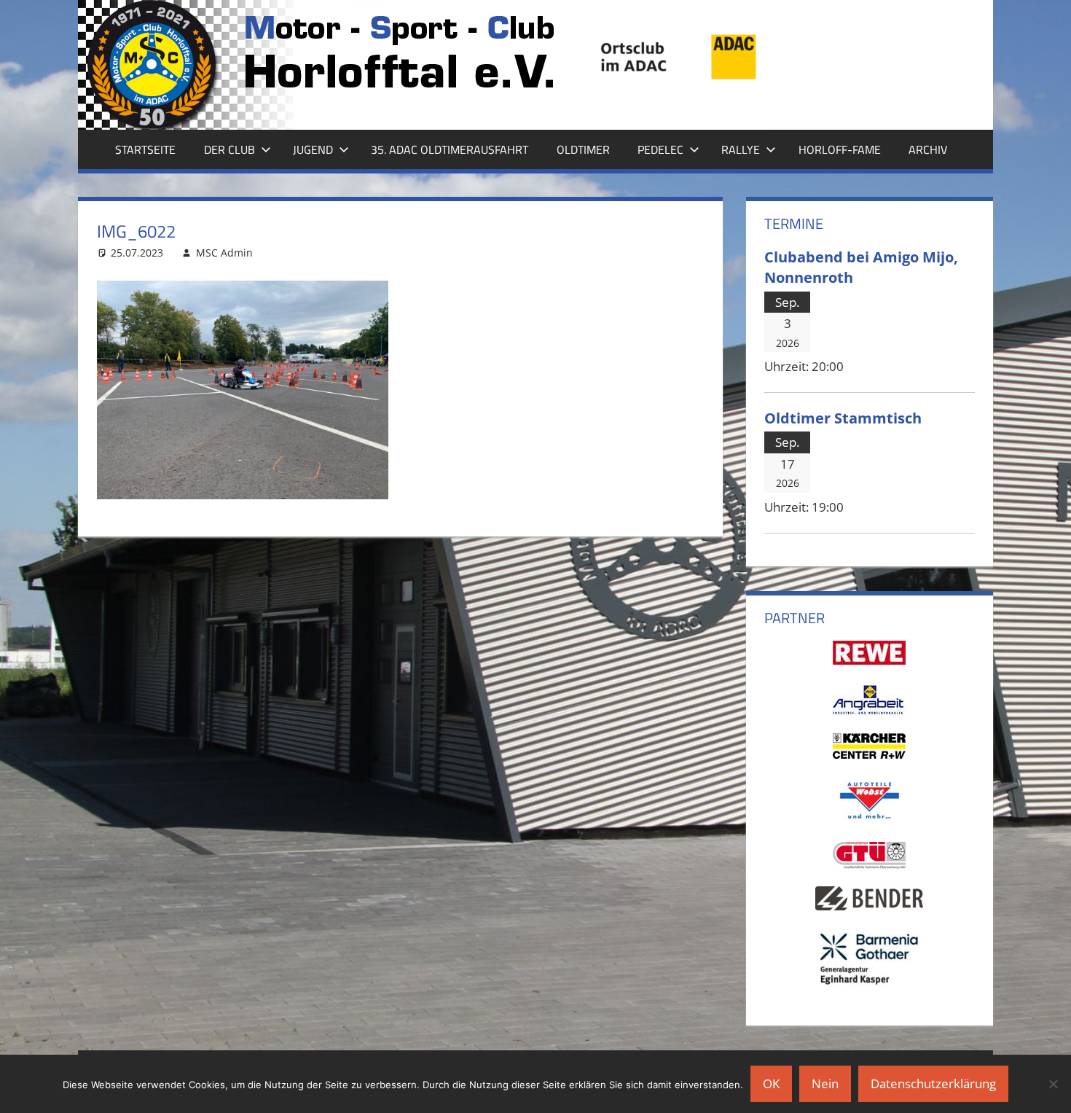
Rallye (740, 149)
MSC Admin (224, 252)
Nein (825, 1083)
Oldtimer (583, 149)
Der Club (229, 149)
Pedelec (660, 149)
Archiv (928, 149)
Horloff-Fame (840, 149)
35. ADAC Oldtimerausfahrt (449, 149)
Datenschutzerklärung (933, 1083)
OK (771, 1083)
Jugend (313, 149)
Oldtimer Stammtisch (843, 417)
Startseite (145, 149)
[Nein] (1053, 1084)
